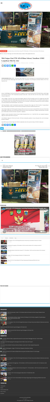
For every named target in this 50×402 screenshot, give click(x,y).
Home (2, 53)
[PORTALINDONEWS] (25, 5)
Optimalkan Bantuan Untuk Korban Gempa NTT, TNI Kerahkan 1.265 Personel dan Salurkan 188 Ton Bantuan (26, 250)
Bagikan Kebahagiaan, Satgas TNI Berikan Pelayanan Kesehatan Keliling (17, 348)
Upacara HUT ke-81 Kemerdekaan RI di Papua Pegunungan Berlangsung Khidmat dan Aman (24, 260)
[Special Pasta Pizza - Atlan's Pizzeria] (25, 29)
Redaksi (1, 387)
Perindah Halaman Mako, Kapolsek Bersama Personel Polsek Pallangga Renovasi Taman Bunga (22, 338)
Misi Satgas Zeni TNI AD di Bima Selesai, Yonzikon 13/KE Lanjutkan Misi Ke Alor (41, 166)
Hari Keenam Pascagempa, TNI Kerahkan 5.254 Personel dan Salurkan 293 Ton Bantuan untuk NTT (25, 245)
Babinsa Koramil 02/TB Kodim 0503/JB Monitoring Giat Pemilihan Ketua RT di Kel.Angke (20, 351)
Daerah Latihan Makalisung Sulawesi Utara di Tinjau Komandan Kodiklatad (8, 166)
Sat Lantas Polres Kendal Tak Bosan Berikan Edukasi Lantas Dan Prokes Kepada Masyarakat (19, 345)
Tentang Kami (2, 385)
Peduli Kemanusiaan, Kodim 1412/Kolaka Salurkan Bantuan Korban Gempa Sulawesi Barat (26, 312)
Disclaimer (2, 393)
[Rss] (23, 399)
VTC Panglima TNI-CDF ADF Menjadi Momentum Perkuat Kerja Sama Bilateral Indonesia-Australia (24, 240)
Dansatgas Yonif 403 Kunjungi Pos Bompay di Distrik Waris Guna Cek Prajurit (16, 341)
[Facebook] (24, 399)
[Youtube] (25, 399)
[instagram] (26, 399)
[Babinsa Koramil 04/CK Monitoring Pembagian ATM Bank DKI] (3, 332)
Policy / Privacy (3, 391)
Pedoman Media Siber (4, 389)
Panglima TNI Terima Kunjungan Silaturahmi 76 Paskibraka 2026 (19, 255)
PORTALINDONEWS (27, 397)
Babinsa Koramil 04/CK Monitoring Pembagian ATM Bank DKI (13, 327)
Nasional (5, 53)
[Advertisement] (25, 275)
